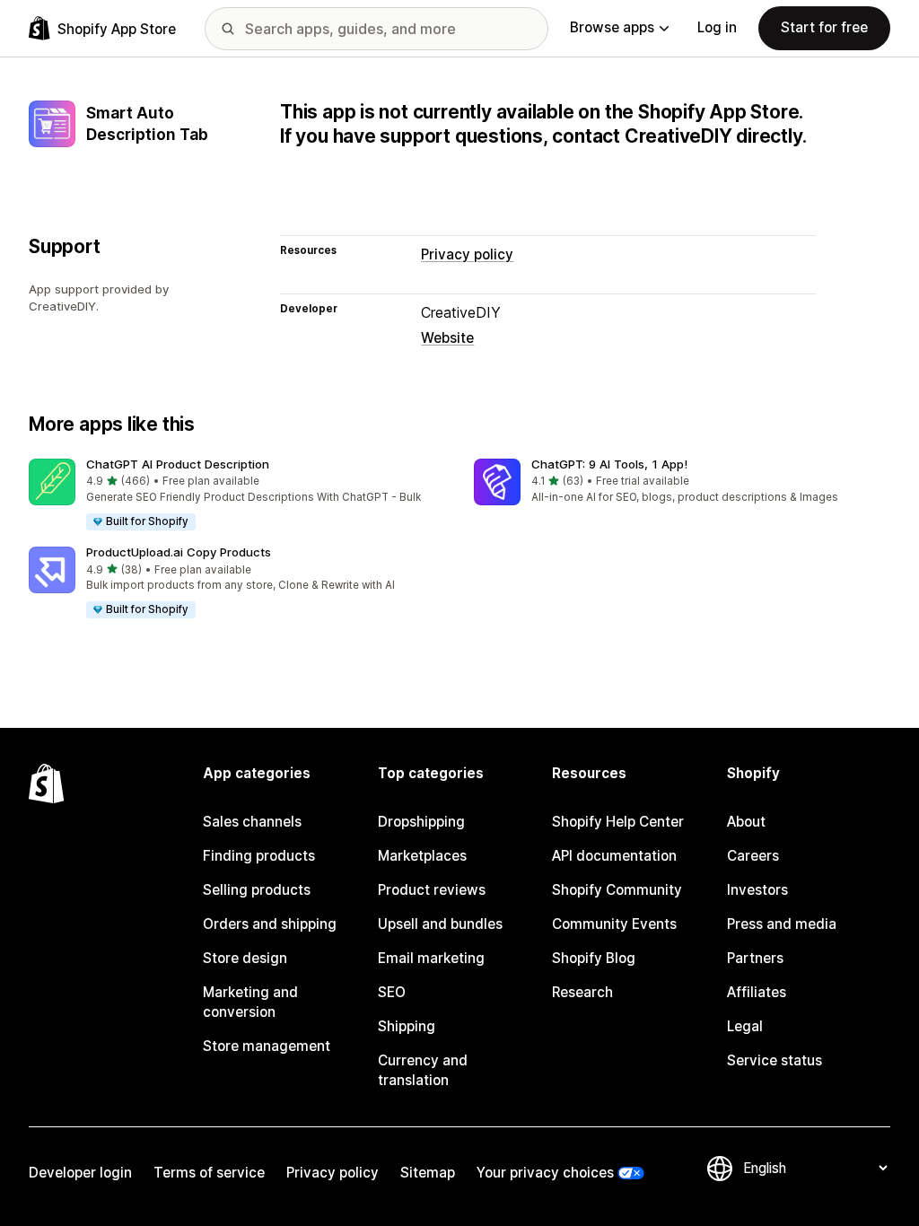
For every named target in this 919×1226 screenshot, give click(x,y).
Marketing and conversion (250, 1002)
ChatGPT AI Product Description (177, 464)
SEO (392, 992)
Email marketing (431, 958)
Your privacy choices (545, 1172)
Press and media (781, 924)
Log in (717, 27)
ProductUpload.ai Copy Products (178, 552)
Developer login (80, 1172)
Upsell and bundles (440, 924)
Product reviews (432, 889)
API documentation (614, 855)
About (746, 821)
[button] (237, 495)
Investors (757, 889)
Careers (753, 855)
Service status (774, 1060)
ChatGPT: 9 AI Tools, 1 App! (609, 464)
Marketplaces (422, 855)
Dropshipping (421, 821)
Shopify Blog (593, 958)
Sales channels (252, 821)
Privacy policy (467, 254)
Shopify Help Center (618, 821)
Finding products (259, 855)
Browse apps (612, 27)
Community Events (614, 924)
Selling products (257, 889)
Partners (755, 958)
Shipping (406, 1026)
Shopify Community (617, 889)
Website (447, 337)
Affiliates (756, 992)
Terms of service (209, 1172)
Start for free (824, 27)
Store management (266, 1046)
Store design (245, 958)
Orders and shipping (270, 924)
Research (582, 992)
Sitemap (427, 1172)
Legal (745, 1026)
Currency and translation (423, 1070)
